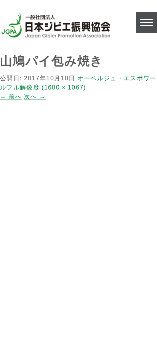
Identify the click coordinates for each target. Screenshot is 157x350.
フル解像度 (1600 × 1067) (46, 87)
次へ (35, 96)
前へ (11, 96)
